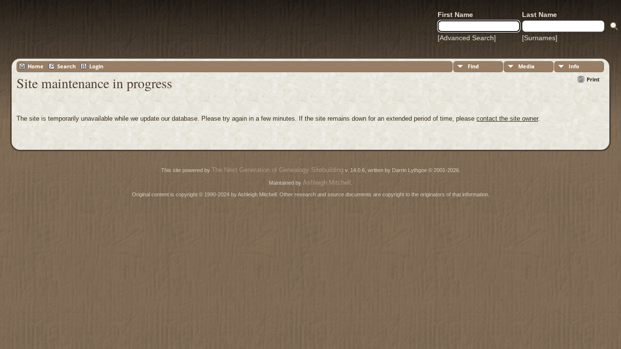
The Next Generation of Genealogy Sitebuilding (277, 170)
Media (526, 66)
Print (593, 79)
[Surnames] (539, 38)
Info (574, 66)
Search (66, 66)
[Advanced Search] (467, 38)
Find (473, 66)
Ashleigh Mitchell (327, 182)
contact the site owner (507, 118)
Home (36, 66)
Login (96, 66)
